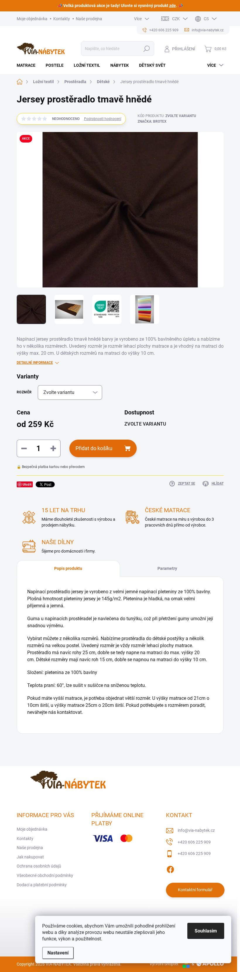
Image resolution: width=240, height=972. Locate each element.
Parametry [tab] (167, 568)
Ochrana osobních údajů (39, 866)
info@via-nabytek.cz (196, 830)
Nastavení (57, 953)
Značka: (152, 121)
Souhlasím (206, 931)
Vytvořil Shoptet (164, 963)
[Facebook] (170, 868)
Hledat (146, 48)
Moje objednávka (32, 18)
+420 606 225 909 (194, 842)
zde (172, 5)
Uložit (27, 484)
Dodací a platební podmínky (42, 884)
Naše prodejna (89, 18)
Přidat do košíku (94, 448)
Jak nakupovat (30, 857)
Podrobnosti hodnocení (102, 119)
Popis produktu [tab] (68, 568)
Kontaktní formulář (195, 889)
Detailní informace (35, 363)
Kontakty (61, 18)
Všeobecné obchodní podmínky (45, 875)
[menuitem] (28, 65)
